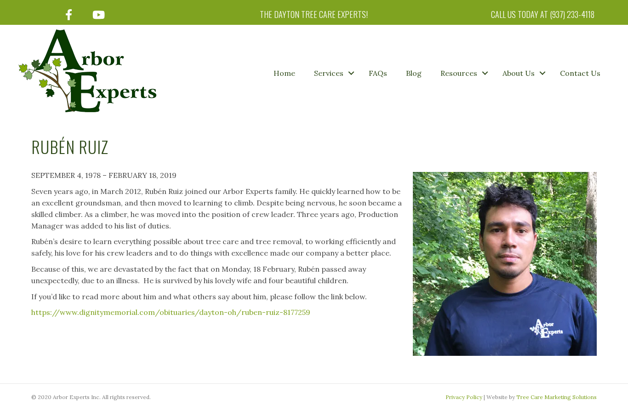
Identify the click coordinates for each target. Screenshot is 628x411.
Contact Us (580, 73)
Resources (458, 73)
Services (328, 73)
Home (284, 73)
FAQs (378, 73)
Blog (414, 73)
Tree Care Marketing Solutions (556, 397)
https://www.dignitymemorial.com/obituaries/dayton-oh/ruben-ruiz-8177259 (170, 312)
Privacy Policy (463, 397)
